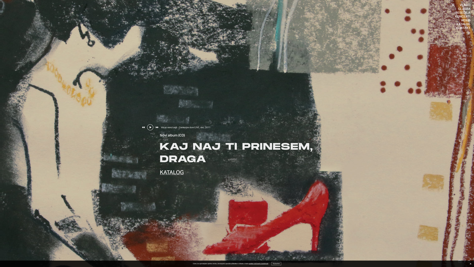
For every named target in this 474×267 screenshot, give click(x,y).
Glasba (464, 9)
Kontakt (463, 28)
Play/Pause (150, 127)
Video (465, 20)
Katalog (463, 24)
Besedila (463, 12)
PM (463, 33)
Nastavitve (276, 264)
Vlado (465, 5)
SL (466, 33)
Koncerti (462, 16)
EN (469, 33)
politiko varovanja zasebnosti (258, 264)
